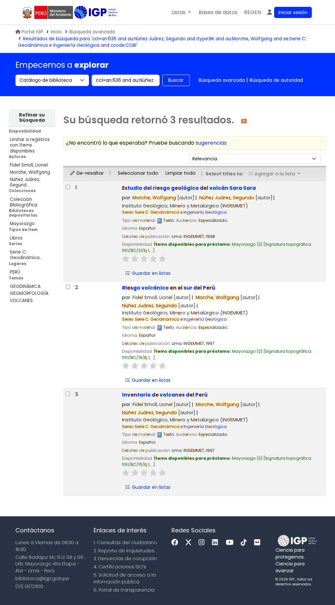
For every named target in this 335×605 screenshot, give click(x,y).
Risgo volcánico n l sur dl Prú (168, 287)
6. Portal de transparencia (124, 590)
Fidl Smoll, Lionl (161, 297)
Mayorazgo (22, 224)
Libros (16, 238)
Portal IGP (32, 32)
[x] (190, 542)
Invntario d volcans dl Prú (165, 394)
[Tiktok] (245, 542)
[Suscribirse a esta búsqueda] (244, 120)
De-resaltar (89, 173)
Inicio (56, 32)
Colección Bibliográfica (23, 202)
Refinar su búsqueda (32, 117)
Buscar (176, 80)
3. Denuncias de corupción (125, 558)
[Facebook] (176, 542)
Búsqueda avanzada (92, 32)
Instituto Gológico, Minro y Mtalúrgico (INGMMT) (185, 206)
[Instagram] (203, 542)
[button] (181, 12)
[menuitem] (252, 12)
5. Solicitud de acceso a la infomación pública (125, 578)
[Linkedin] (216, 542)
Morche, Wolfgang (30, 172)
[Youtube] (231, 542)
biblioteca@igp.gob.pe (42, 578)
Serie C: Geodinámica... (26, 255)
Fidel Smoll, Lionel (29, 165)
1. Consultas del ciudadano (125, 542)
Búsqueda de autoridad (276, 80)
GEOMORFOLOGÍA (29, 293)
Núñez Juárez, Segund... (25, 182)
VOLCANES (21, 300)
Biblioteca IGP (96, 12)
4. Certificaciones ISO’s (120, 566)
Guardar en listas (150, 273)
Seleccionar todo (138, 173)
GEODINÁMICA (25, 286)
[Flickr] (258, 542)
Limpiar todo (181, 173)
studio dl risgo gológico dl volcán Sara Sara (189, 188)
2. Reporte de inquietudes (124, 550)
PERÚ (15, 272)
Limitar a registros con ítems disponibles (30, 145)
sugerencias (211, 143)
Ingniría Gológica (181, 212)
